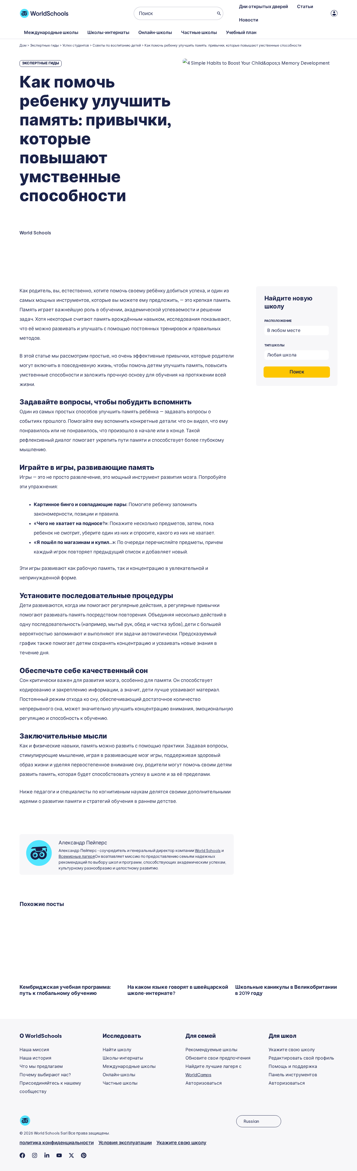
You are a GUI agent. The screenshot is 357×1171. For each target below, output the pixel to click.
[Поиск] (219, 13)
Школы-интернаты (108, 32)
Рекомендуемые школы (211, 1050)
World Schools (208, 851)
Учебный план (241, 32)
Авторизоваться (203, 1083)
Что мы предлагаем (41, 1066)
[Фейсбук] (22, 1155)
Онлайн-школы (155, 32)
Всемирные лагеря (77, 857)
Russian (251, 1121)
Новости (248, 20)
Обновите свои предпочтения (217, 1058)
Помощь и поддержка (293, 1066)
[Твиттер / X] (71, 1155)
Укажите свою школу (292, 1050)
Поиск (297, 372)
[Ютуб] (59, 1155)
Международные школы (51, 32)
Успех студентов (75, 45)
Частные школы (199, 32)
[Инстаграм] (34, 1155)
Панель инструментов (293, 1075)
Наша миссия (34, 1050)
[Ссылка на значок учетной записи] (334, 13)
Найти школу (117, 1050)
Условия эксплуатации (125, 1142)
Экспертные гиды (44, 45)
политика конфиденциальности (57, 1142)
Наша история (35, 1058)
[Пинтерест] (83, 1155)
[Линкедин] (47, 1155)
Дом (23, 45)
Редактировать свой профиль (301, 1058)
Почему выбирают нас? (45, 1075)
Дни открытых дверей (263, 6)
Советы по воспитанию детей (117, 45)
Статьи (305, 6)
